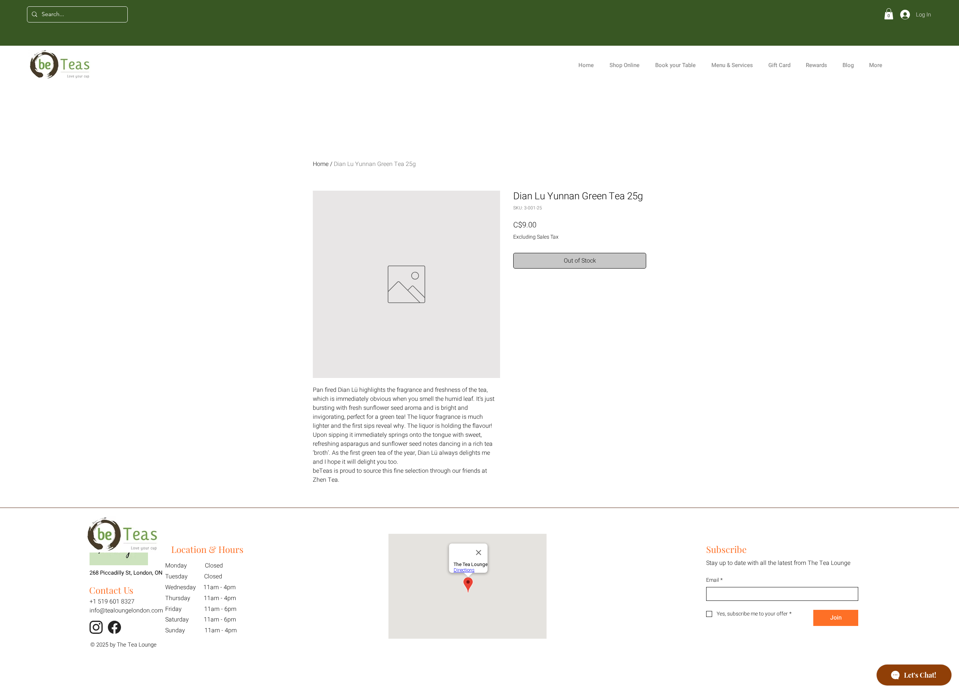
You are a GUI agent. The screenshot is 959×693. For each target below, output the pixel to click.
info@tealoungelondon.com (126, 610)
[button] (888, 13)
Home (321, 164)
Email (714, 580)
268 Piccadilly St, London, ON (126, 573)
